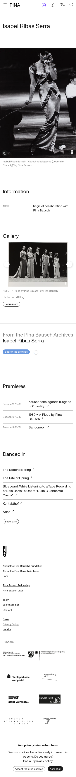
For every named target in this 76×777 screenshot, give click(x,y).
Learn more (11, 304)
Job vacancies (11, 605)
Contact (7, 610)
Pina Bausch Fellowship (16, 585)
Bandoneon (37, 427)
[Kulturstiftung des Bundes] (49, 698)
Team (6, 600)
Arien (7, 512)
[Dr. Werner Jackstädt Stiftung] (49, 720)
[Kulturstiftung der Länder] (18, 720)
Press (6, 619)
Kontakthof (11, 503)
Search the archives (16, 352)
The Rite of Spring (16, 478)
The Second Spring (17, 469)
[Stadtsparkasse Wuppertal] (18, 676)
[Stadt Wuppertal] (18, 698)
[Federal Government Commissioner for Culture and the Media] (49, 655)
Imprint (7, 629)
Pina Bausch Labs (13, 590)
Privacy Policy (11, 624)
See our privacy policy (38, 761)
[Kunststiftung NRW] (49, 676)
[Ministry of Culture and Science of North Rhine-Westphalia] (18, 655)
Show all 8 (11, 521)
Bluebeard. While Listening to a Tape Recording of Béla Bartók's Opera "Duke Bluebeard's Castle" (37, 491)
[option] (38, 264)
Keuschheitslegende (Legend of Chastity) (50, 404)
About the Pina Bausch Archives (21, 571)
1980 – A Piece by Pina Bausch (45, 416)
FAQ (5, 576)
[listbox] (38, 264)
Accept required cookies (29, 768)
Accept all (55, 768)
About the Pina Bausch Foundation (22, 566)
